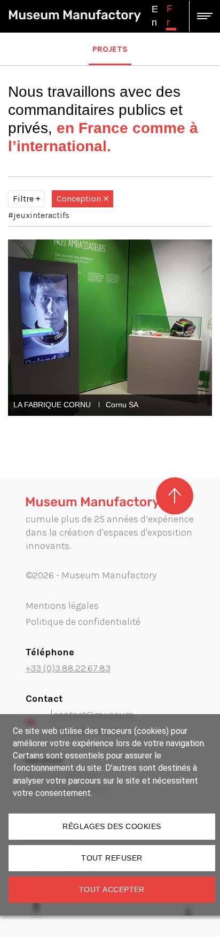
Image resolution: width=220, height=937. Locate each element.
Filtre (23, 198)
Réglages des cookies (111, 826)
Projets (110, 49)
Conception (79, 198)
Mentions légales (62, 605)
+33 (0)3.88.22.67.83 (68, 668)
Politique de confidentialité (83, 622)
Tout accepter (112, 889)
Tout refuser (112, 858)
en (155, 16)
